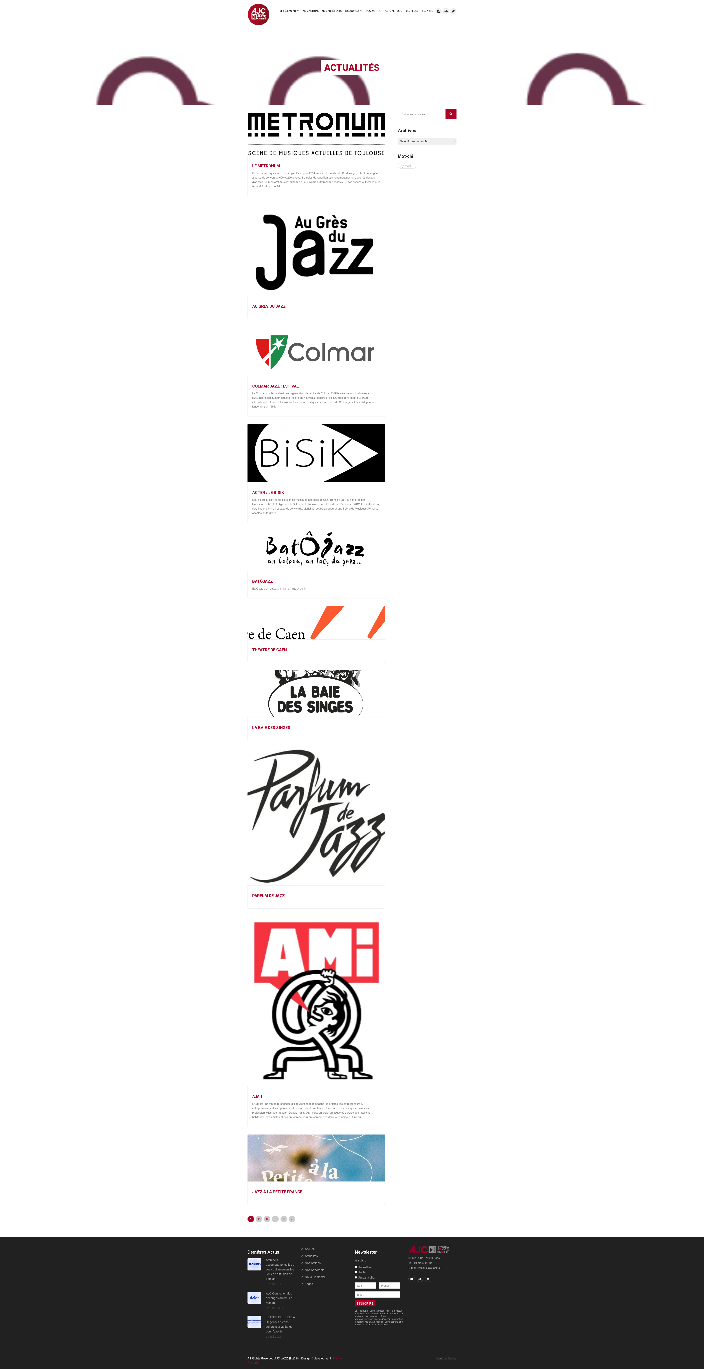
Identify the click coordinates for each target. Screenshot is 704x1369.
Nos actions (313, 1263)
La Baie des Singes (271, 727)
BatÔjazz (262, 581)
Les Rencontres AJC (418, 10)
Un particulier (366, 1277)
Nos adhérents (332, 10)
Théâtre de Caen (269, 650)
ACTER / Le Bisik (268, 492)
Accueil (310, 1249)
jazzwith (407, 166)
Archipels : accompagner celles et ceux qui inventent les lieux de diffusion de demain (280, 1269)
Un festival (364, 1267)
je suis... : (361, 1260)
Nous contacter (315, 1277)
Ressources (352, 10)
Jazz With (372, 10)
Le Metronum (266, 166)
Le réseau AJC (288, 10)
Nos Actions (311, 10)
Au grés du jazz (269, 306)
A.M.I (257, 1096)
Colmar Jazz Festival (275, 386)
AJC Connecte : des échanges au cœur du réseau (280, 1298)
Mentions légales (446, 1358)
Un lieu (362, 1272)
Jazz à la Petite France (277, 1192)
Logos (309, 1284)
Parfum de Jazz (268, 895)
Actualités (392, 10)
